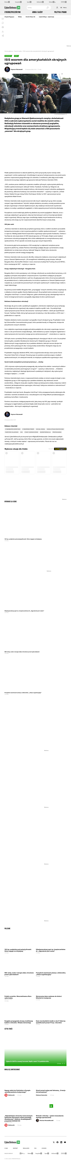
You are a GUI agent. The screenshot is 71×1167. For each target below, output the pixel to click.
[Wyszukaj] (47, 8)
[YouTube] (64, 1142)
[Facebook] (57, 1142)
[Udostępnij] (3, 36)
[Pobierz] (3, 31)
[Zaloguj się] (57, 7)
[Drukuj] (3, 27)
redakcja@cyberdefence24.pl (14, 444)
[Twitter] (53, 1142)
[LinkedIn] (61, 1142)
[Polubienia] (3, 19)
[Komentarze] (3, 23)
